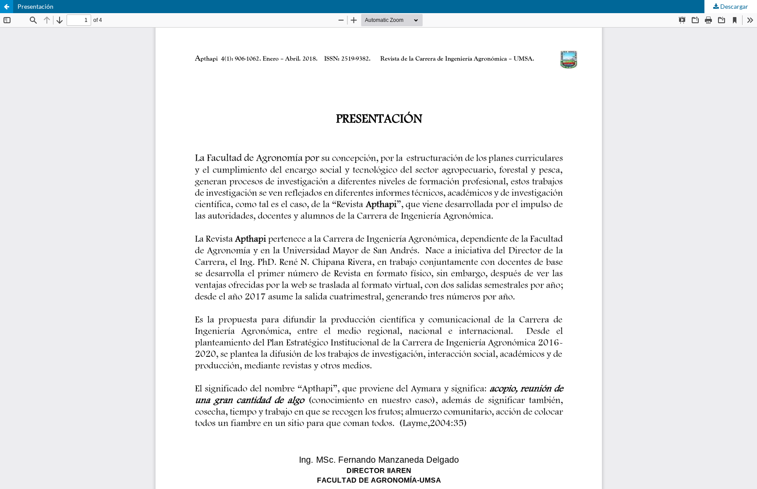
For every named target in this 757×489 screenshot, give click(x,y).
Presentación (35, 6)
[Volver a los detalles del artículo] (6, 6)
